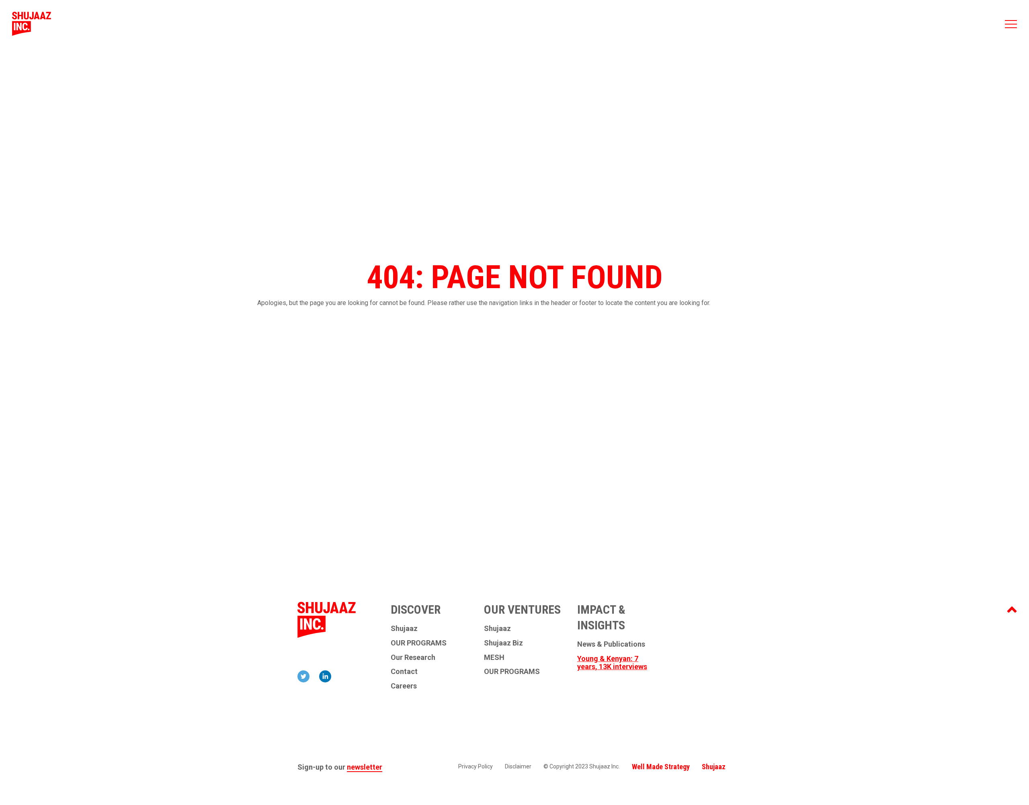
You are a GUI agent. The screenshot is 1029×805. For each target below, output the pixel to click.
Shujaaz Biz (503, 643)
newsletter (364, 767)
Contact (404, 672)
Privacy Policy (475, 766)
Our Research (413, 657)
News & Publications (611, 644)
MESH (494, 657)
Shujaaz (404, 629)
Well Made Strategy (661, 766)
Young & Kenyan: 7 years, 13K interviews (612, 663)
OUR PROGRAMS (419, 643)
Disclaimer (518, 766)
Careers (404, 686)
